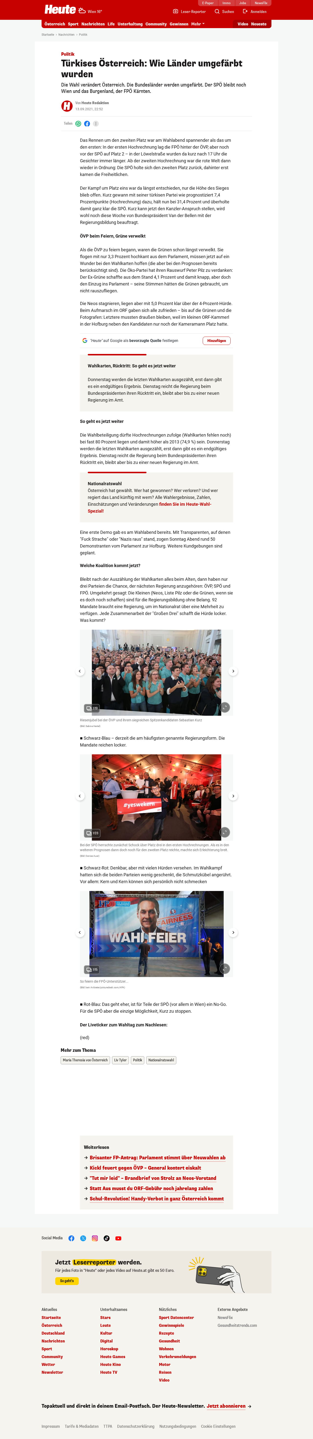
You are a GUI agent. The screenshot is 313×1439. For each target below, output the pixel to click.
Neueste (259, 24)
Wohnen (166, 1349)
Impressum (51, 1426)
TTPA (107, 1426)
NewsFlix (225, 1317)
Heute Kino (110, 1364)
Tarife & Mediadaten (82, 1426)
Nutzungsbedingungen (177, 1426)
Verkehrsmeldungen (177, 1356)
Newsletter (52, 1372)
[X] (83, 1238)
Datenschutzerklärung (136, 1426)
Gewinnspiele (171, 1325)
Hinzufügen (216, 341)
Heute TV (108, 1372)
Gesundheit (169, 1341)
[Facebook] (87, 123)
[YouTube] (118, 1238)
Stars (105, 1317)
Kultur (106, 1333)
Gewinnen (179, 24)
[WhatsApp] (78, 123)
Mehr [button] (196, 24)
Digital (106, 1341)
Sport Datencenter (176, 1317)
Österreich (55, 24)
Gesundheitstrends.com (237, 1325)
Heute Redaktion (95, 103)
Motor (164, 1364)
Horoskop (109, 1349)
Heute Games (112, 1356)
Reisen (165, 1372)
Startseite (48, 34)
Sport (73, 24)
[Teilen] (96, 124)
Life (111, 24)
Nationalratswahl (161, 1060)
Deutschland (53, 1333)
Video (243, 24)
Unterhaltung (130, 24)
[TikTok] (107, 1238)
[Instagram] (95, 1238)
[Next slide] (233, 671)
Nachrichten (66, 34)
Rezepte (166, 1333)
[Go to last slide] (80, 671)
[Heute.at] (60, 9)
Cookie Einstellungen (218, 1426)
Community (156, 24)
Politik (83, 34)
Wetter (48, 1364)
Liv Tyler (120, 1060)
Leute (105, 1325)
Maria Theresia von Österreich (85, 1060)
